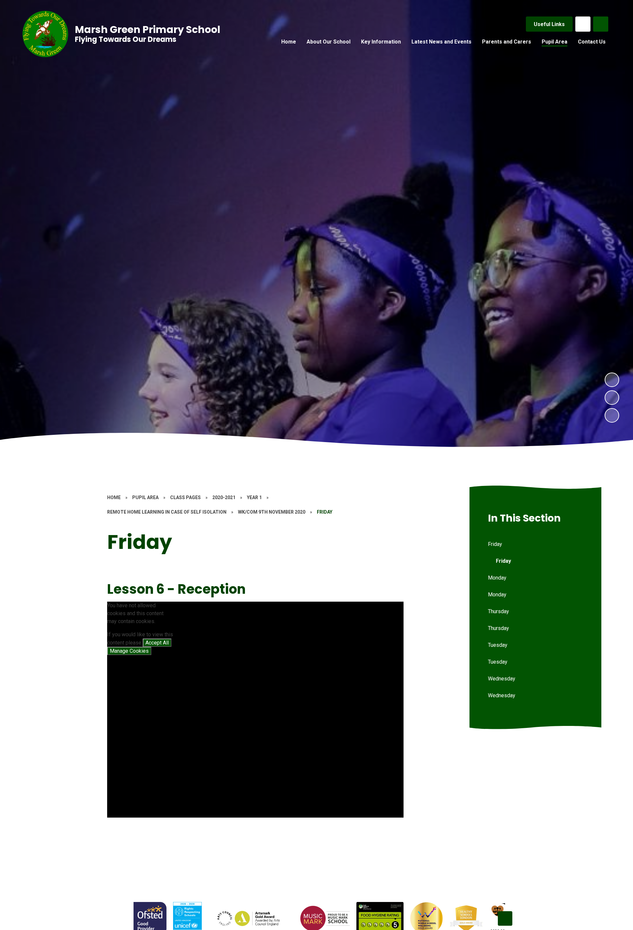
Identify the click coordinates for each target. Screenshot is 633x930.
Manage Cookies (129, 651)
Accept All (157, 643)
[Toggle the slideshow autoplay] (612, 415)
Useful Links (549, 24)
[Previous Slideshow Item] (612, 397)
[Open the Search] (600, 24)
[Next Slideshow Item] (612, 380)
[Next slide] (505, 918)
